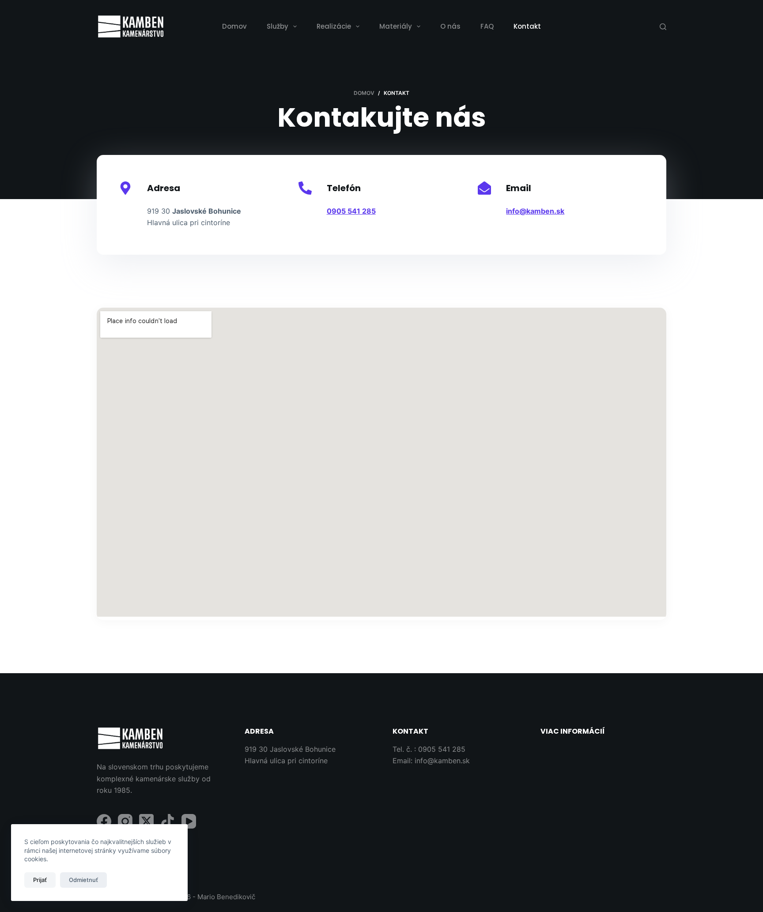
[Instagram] (125, 821)
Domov (234, 26)
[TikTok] (167, 821)
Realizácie (334, 26)
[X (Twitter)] (146, 821)
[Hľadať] (663, 26)
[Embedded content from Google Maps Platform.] (381, 462)
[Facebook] (104, 821)
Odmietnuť (83, 879)
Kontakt (527, 26)
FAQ (487, 26)
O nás (450, 26)
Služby (277, 26)
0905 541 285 (441, 749)
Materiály (395, 26)
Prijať (40, 879)
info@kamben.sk (442, 760)
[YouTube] (188, 821)
